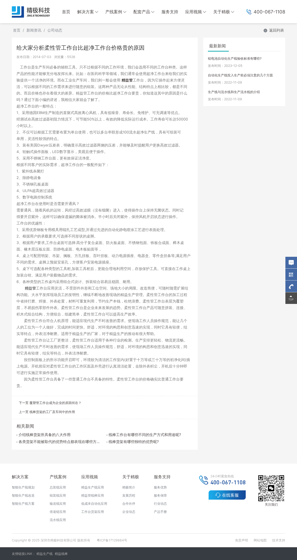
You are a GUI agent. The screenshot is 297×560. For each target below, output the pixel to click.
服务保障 (160, 495)
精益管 (127, 80)
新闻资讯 (33, 30)
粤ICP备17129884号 (112, 540)
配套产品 (141, 11)
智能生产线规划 (23, 487)
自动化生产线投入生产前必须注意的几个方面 (240, 75)
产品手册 (160, 512)
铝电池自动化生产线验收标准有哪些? (234, 58)
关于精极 (221, 11)
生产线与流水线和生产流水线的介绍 (234, 92)
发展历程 (128, 495)
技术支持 (278, 540)
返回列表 (276, 30)
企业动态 (128, 512)
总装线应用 (58, 487)
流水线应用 (58, 520)
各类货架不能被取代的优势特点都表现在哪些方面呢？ (61, 441)
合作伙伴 (128, 503)
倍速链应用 (58, 512)
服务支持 (169, 11)
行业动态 (160, 503)
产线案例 (113, 11)
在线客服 (230, 495)
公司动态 (54, 30)
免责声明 (242, 540)
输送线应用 (58, 503)
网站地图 (260, 540)
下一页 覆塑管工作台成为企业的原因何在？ (50, 403)
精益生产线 (44, 554)
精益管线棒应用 (92, 495)
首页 (66, 11)
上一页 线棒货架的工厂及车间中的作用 (47, 412)
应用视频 (193, 11)
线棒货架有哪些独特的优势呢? (134, 441)
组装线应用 (58, 495)
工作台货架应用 (92, 512)
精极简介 (128, 487)
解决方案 (85, 11)
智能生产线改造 (23, 495)
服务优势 (160, 487)
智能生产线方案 (23, 503)
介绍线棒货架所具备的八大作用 (45, 434)
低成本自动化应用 (94, 503)
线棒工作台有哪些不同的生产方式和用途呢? (145, 434)
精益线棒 (61, 554)
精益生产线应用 (92, 487)
